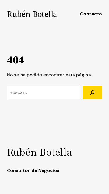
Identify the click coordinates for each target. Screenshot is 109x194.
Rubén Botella (32, 13)
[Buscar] (92, 92)
